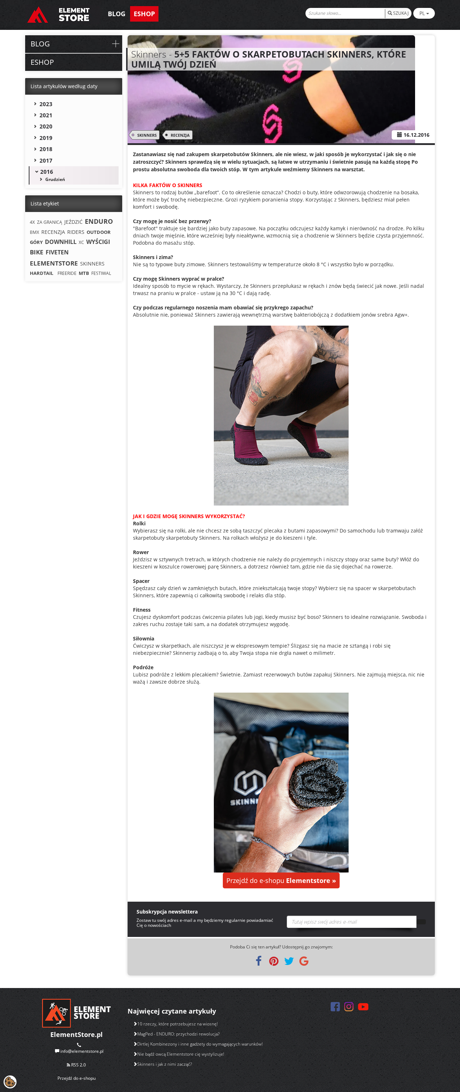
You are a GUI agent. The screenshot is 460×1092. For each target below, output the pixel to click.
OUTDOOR (99, 232)
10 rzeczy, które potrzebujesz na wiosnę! (177, 1024)
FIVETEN (57, 252)
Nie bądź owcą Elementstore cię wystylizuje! (180, 1054)
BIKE (36, 252)
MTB (84, 273)
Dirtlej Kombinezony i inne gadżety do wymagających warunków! (200, 1044)
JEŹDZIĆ (73, 221)
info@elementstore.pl (82, 1051)
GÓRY (36, 242)
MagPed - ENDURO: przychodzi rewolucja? (178, 1034)
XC (81, 242)
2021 (46, 115)
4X (32, 222)
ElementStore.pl (76, 1034)
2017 (46, 160)
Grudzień (55, 179)
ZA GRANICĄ (49, 222)
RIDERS (75, 231)
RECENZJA (180, 135)
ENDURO (99, 221)
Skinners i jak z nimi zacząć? (164, 1064)
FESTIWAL (101, 273)
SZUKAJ (400, 13)
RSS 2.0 (78, 1065)
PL (422, 13)
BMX (34, 232)
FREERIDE (67, 273)
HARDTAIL (41, 273)
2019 (46, 137)
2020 (46, 126)
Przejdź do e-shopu (281, 880)
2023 (46, 104)
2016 (46, 171)
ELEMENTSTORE (54, 263)
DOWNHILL (61, 242)
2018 (46, 149)
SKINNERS (147, 135)
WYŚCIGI (98, 242)
